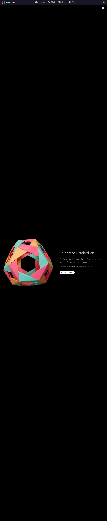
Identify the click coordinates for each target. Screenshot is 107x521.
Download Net (67, 272)
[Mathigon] (8, 2)
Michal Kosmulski (72, 267)
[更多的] (104, 2)
